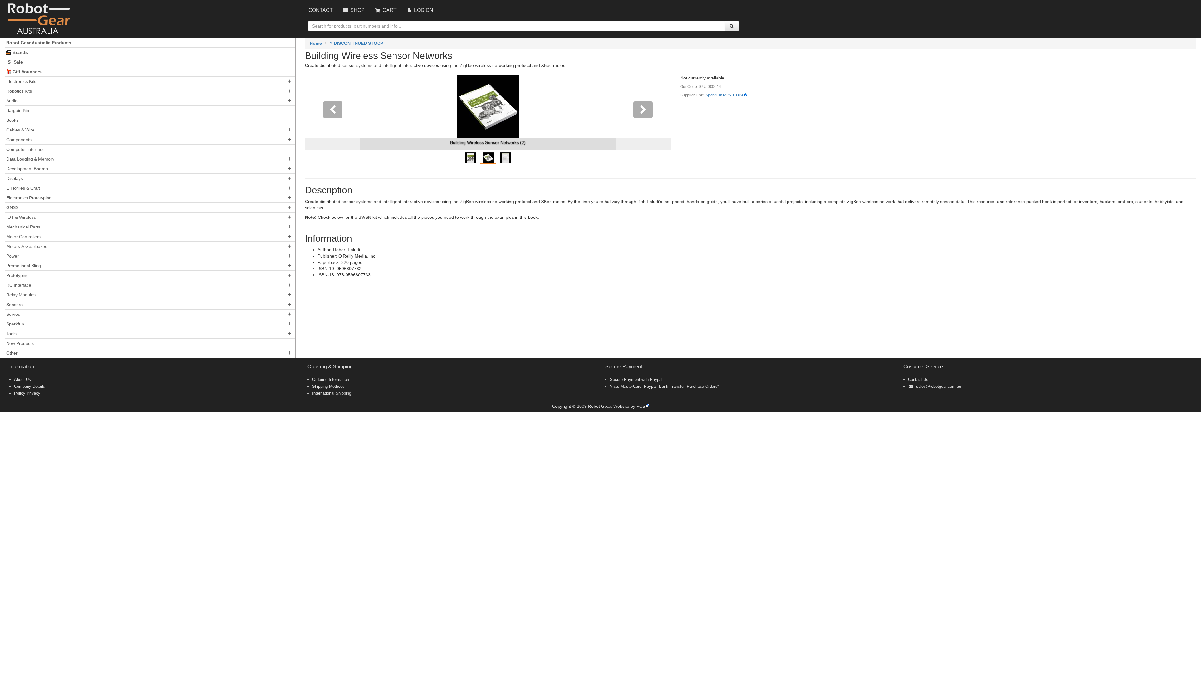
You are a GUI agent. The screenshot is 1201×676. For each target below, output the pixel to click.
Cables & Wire (20, 129)
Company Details (29, 386)
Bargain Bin (17, 110)
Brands (19, 52)
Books (12, 120)
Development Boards (27, 168)
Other (12, 353)
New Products (20, 343)
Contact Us (918, 379)
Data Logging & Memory (30, 158)
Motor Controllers (23, 236)
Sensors (14, 304)
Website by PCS (629, 406)
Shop (357, 10)
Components (19, 139)
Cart (389, 10)
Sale (18, 61)
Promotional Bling (23, 265)
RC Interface (18, 285)
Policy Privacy (27, 393)
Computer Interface (25, 149)
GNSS (12, 207)
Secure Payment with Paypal (636, 379)
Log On (423, 10)
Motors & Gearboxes (26, 246)
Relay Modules (21, 294)
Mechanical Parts (23, 226)
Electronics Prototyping (29, 197)
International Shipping (331, 393)
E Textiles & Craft (23, 188)
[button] (332, 121)
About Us (22, 379)
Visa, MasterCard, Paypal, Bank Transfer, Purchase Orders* (664, 386)
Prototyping (17, 275)
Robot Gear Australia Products (38, 42)
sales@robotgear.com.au (938, 386)
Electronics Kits (21, 81)
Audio (12, 100)
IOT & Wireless (21, 217)
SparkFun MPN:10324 (724, 95)
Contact (320, 10)
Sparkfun (15, 323)
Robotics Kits (19, 91)
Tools (11, 333)
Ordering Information (330, 379)
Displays (14, 178)
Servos (13, 314)
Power (12, 256)
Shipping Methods (328, 386)
